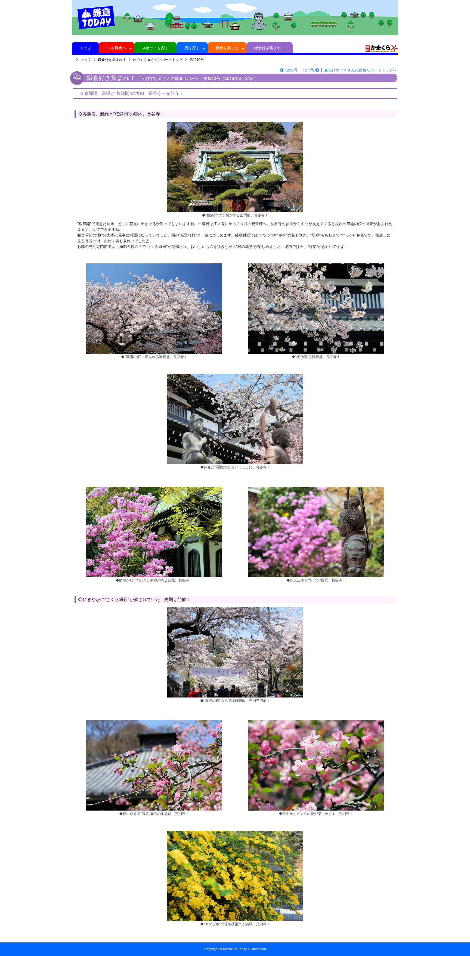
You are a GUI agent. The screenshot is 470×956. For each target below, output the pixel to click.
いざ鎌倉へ (116, 47)
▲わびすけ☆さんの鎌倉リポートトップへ (360, 70)
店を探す (192, 47)
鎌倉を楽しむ (227, 47)
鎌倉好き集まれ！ (269, 47)
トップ (85, 47)
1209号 (291, 70)
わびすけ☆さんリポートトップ (158, 60)
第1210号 (196, 60)
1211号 (308, 70)
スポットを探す (155, 47)
